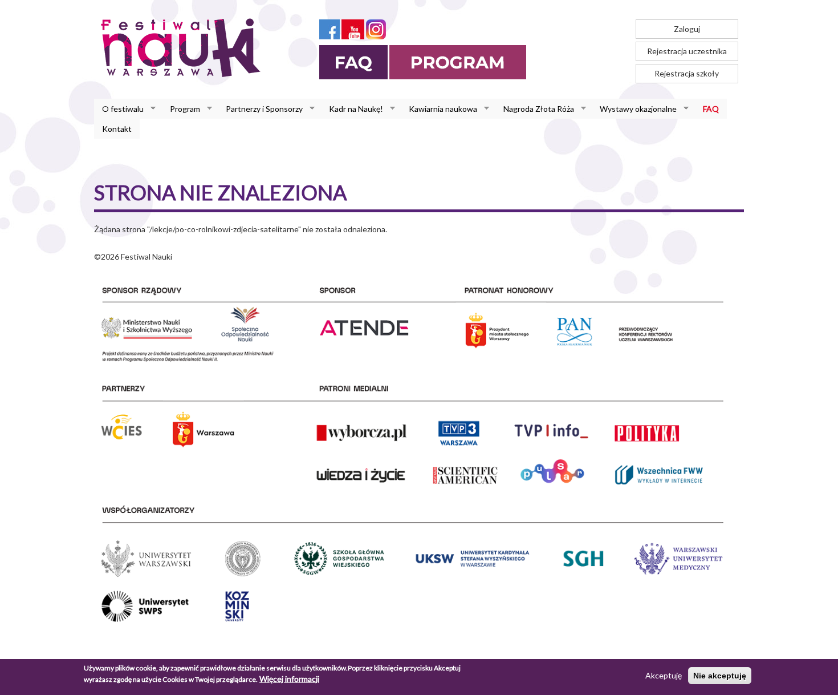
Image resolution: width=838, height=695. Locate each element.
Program (181, 109)
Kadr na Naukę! (352, 109)
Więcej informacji (289, 679)
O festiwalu (119, 109)
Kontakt (117, 129)
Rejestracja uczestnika (687, 51)
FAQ (711, 109)
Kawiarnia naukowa (439, 109)
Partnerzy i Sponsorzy (260, 109)
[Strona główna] (184, 47)
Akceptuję (663, 675)
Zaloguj (687, 29)
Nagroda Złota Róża (534, 109)
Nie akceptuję (719, 675)
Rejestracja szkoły (686, 73)
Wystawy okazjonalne (634, 109)
